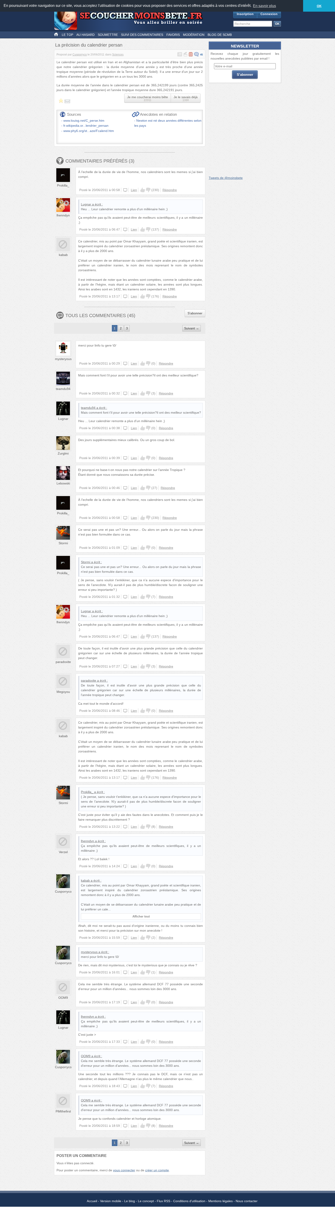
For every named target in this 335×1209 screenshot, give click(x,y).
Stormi (63, 543)
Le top (67, 35)
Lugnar (86, 204)
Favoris (173, 35)
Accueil (92, 1201)
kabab (63, 255)
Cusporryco (79, 54)
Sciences (118, 54)
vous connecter (124, 1170)
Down (148, 190)
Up (142, 190)
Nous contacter (247, 1201)
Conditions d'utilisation (189, 1201)
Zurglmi (63, 453)
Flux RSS (163, 1201)
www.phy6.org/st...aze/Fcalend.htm (88, 131)
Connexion (269, 14)
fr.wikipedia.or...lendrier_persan (85, 125)
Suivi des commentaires (142, 35)
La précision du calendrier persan (88, 44)
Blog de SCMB (220, 35)
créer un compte (157, 1170)
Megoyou (63, 692)
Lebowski (63, 483)
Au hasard (85, 35)
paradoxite (63, 662)
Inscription (245, 14)
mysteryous (63, 359)
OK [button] (319, 6)
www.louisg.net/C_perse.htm (83, 120)
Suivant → (191, 328)
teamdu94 (63, 389)
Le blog (129, 1201)
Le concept (146, 1201)
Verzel (63, 852)
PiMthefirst (63, 1111)
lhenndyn (63, 215)
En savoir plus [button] (264, 6)
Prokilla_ (63, 185)
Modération (193, 35)
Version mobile (110, 1201)
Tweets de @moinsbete (226, 178)
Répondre (169, 190)
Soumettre (108, 35)
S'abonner (195, 313)
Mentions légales (220, 1201)
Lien (134, 190)
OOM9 (63, 997)
